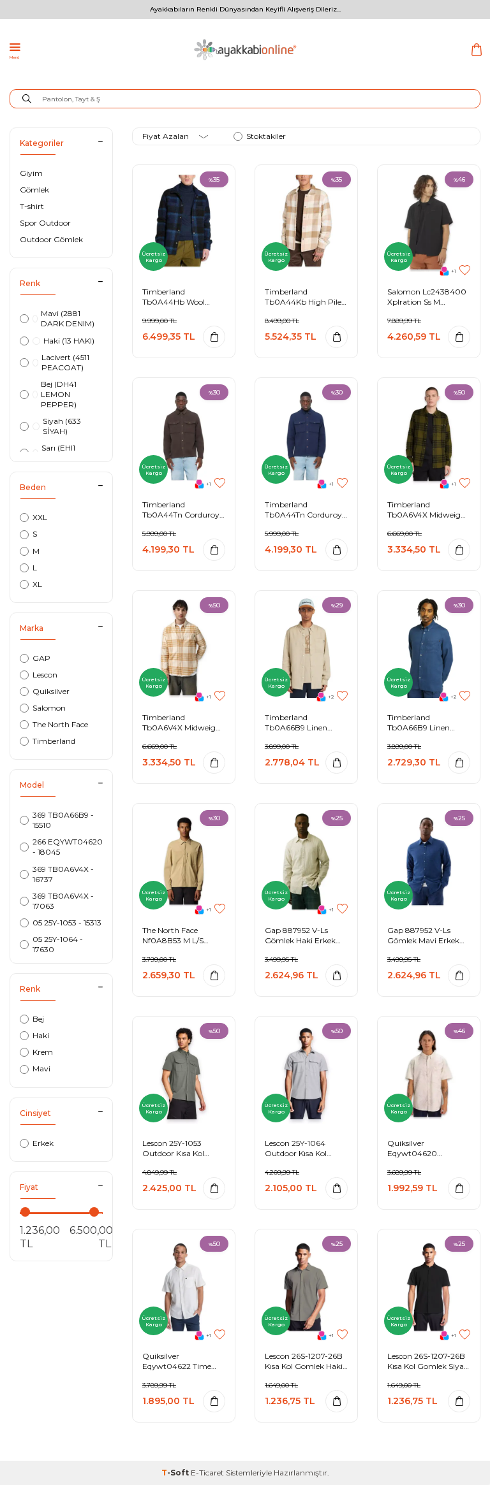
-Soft (176, 1472)
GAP (41, 658)
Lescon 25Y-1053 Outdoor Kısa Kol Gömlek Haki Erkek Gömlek (177, 1148)
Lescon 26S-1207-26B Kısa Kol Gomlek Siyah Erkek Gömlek (428, 1361)
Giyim (31, 173)
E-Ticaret (207, 1472)
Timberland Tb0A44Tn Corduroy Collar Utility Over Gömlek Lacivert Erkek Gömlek (303, 509)
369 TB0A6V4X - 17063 (63, 901)
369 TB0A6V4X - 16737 (63, 874)
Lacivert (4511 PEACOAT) (65, 362)
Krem (43, 1052)
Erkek (43, 1143)
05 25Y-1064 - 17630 (58, 944)
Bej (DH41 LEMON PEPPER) (59, 394)
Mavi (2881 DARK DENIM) (67, 318)
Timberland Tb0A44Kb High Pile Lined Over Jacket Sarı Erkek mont (305, 297)
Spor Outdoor (45, 223)
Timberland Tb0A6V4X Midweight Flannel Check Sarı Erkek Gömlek (183, 722)
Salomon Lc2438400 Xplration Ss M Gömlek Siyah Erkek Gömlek (426, 297)
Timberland (54, 741)
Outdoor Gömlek (51, 239)
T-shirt (32, 206)
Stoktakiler (266, 136)
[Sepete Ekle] (214, 337)
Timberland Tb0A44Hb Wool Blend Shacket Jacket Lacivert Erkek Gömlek (181, 297)
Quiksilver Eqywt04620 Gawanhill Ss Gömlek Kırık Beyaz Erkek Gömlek (426, 1148)
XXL (40, 517)
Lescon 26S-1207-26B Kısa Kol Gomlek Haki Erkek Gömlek (304, 1361)
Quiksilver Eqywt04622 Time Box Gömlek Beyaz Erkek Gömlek (177, 1361)
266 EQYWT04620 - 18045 (68, 847)
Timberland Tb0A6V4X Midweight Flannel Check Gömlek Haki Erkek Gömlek (428, 509)
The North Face (60, 724)
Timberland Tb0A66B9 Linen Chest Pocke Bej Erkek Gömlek (305, 722)
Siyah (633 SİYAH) (62, 426)
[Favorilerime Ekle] (464, 270)
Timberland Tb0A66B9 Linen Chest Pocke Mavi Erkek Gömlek (419, 722)
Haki (41, 1035)
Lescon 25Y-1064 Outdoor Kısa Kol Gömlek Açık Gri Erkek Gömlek (296, 1148)
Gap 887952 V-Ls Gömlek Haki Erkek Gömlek (300, 935)
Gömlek (34, 189)
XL (37, 584)
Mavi (41, 1068)
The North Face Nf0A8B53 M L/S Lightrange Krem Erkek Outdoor (174, 935)
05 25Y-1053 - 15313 (67, 922)
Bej (38, 1019)
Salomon (49, 708)
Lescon (45, 674)
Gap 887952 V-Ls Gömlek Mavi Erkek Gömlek (423, 935)
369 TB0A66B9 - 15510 (63, 820)
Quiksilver (51, 691)
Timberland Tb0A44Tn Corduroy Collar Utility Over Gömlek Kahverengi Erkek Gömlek (180, 509)
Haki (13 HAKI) (68, 340)
